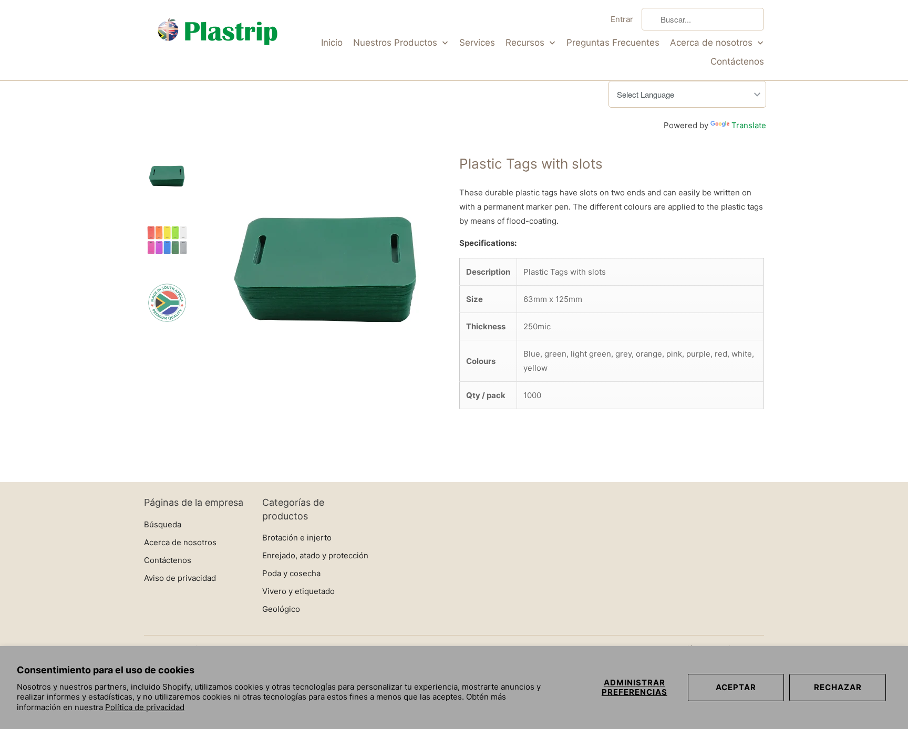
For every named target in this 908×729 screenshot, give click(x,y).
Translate (748, 125)
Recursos (526, 42)
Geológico (281, 609)
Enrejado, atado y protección (315, 555)
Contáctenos (737, 61)
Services (477, 42)
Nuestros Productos (396, 42)
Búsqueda (162, 524)
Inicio (332, 42)
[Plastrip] (217, 34)
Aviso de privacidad (180, 578)
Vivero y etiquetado (298, 591)
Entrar (622, 19)
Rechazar (838, 687)
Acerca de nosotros (712, 42)
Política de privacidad (144, 707)
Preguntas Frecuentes (612, 42)
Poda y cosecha (291, 573)
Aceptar (736, 687)
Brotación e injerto (297, 538)
